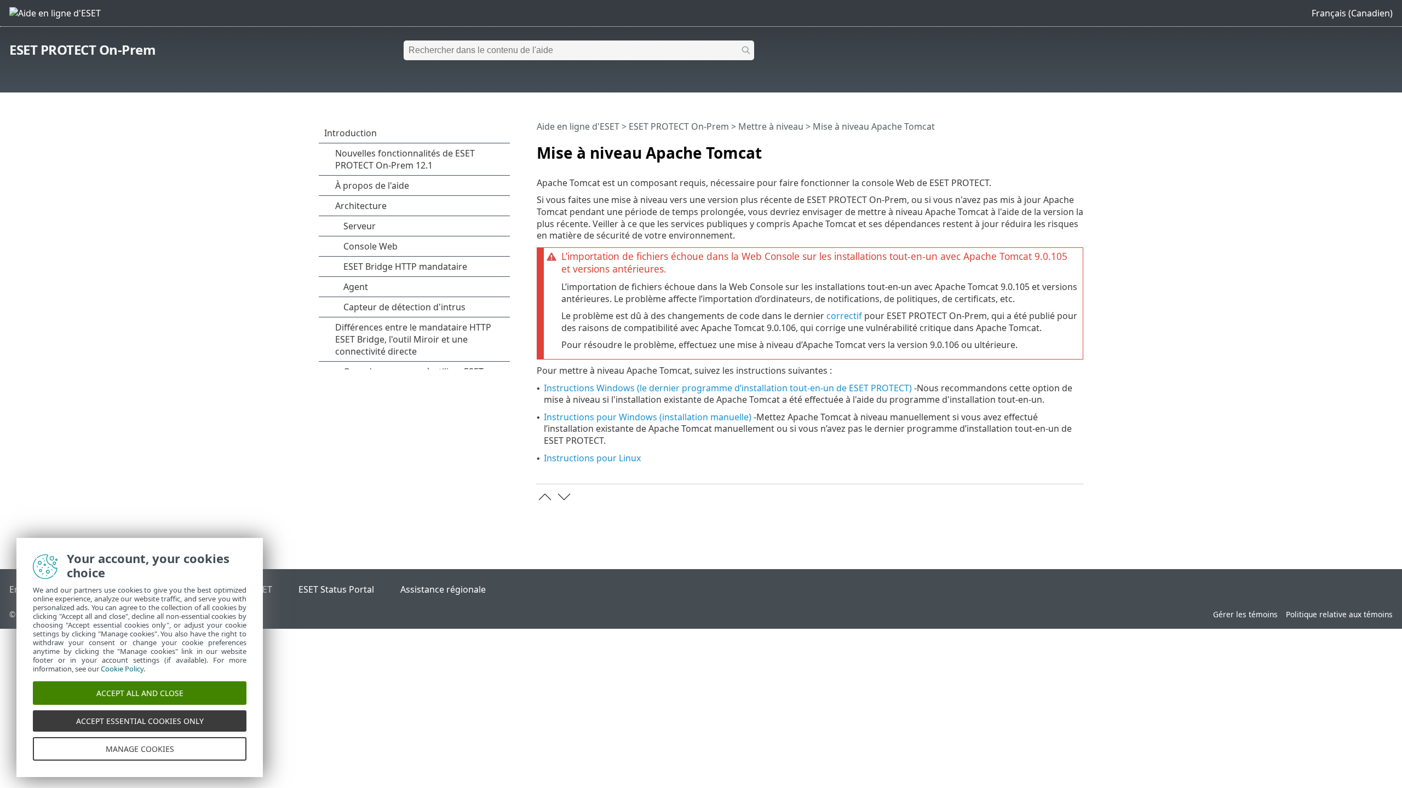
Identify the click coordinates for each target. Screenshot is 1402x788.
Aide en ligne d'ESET (578, 126)
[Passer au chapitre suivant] (564, 497)
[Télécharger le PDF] (1061, 148)
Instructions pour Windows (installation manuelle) (647, 417)
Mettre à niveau (770, 126)
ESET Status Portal (336, 589)
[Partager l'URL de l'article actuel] (1044, 148)
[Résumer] (1077, 148)
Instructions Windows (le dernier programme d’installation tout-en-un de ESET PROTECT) (728, 388)
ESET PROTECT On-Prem (82, 49)
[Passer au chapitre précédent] (545, 497)
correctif (844, 316)
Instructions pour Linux (592, 458)
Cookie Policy (122, 669)
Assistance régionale (443, 589)
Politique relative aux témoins (1339, 614)
